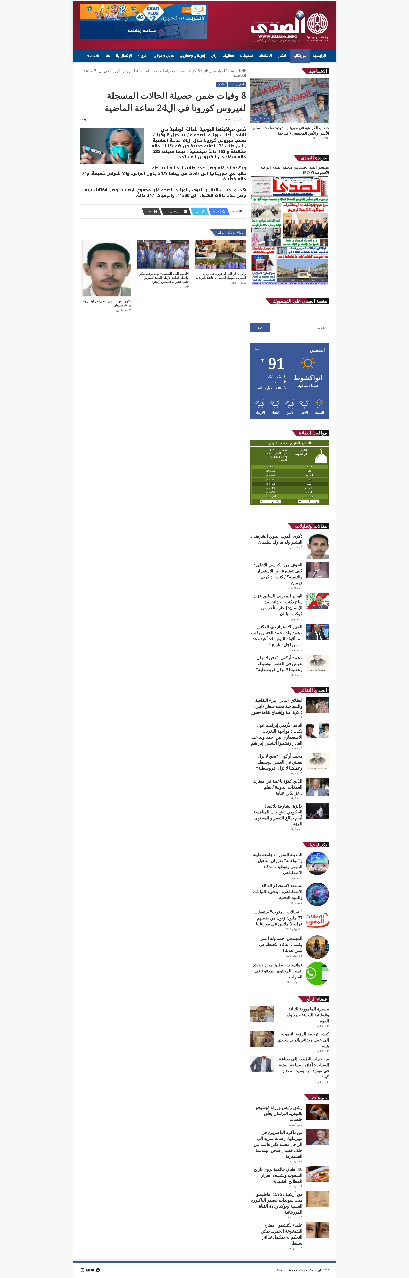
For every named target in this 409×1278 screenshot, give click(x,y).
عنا (108, 56)
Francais (93, 56)
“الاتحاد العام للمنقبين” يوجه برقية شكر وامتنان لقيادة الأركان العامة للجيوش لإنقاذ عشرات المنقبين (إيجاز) (164, 278)
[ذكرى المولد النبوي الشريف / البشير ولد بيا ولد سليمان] (105, 268)
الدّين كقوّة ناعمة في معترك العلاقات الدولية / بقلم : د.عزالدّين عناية (277, 787)
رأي (213, 56)
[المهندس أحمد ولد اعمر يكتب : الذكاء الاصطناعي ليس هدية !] (317, 947)
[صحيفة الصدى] (289, 26)
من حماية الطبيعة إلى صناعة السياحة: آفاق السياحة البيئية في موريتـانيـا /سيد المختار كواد (304, 1068)
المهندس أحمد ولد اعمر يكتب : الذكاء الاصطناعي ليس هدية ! (280, 944)
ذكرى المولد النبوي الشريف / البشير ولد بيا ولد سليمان (276, 539)
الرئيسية (319, 56)
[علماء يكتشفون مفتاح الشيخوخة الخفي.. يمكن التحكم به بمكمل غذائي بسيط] (317, 1230)
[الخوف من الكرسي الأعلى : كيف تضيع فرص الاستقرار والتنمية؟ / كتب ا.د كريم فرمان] (317, 570)
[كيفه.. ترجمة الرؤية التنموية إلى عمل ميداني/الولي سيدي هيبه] (262, 1039)
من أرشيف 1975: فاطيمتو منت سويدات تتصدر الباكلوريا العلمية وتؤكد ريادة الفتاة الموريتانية (276, 1203)
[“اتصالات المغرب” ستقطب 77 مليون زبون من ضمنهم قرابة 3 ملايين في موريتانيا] (317, 920)
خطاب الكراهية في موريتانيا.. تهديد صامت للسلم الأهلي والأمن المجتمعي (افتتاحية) (291, 130)
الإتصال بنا (124, 56)
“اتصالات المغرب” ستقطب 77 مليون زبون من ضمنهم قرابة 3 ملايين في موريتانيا (278, 918)
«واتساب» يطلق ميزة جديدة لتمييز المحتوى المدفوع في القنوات (277, 971)
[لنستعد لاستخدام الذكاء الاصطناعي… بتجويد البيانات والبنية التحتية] (317, 894)
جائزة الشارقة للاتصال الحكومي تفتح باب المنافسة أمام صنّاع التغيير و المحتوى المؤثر (277, 815)
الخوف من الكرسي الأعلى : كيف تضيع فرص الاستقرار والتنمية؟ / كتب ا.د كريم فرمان (278, 574)
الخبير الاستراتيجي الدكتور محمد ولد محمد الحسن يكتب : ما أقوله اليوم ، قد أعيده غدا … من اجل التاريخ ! (276, 635)
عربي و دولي (164, 56)
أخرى (144, 56)
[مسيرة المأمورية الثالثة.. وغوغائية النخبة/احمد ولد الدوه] (262, 1014)
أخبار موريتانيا (213, 71)
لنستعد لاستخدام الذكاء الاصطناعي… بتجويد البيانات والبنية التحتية (277, 891)
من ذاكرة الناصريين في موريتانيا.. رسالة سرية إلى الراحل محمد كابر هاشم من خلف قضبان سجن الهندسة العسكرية (278, 1144)
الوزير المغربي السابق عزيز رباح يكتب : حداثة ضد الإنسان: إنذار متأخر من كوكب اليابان (277, 605)
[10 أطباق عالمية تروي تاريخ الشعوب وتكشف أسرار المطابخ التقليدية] (317, 1174)
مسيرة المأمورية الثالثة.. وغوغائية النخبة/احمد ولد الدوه (307, 1015)
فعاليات (228, 56)
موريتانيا (300, 56)
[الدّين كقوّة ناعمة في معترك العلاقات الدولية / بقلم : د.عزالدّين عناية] (317, 787)
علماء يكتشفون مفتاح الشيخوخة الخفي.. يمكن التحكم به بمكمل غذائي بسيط (281, 1234)
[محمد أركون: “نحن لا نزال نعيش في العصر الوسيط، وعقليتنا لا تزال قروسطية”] (317, 663)
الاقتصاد (265, 56)
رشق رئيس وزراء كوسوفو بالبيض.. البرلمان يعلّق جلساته (279, 1113)
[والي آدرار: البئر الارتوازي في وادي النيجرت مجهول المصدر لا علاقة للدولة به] (220, 254)
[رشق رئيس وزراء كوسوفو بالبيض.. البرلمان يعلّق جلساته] (317, 1112)
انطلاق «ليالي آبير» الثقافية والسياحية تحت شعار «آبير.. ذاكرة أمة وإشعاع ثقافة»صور (276, 706)
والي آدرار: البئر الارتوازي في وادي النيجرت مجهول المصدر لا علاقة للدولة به (220, 276)
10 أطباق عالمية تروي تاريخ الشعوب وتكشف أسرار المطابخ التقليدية (278, 1175)
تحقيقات (246, 56)
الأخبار (282, 56)
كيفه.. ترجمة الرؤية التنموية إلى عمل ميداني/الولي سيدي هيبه (303, 1040)
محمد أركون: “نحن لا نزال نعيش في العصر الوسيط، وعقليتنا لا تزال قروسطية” (279, 663)
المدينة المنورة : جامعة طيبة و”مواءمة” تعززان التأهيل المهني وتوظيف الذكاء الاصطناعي (277, 863)
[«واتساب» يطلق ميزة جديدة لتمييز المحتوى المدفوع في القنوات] (317, 973)
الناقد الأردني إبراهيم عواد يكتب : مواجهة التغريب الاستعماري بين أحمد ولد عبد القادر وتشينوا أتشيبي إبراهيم (276, 734)
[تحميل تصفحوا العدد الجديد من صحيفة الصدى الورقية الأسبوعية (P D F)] (289, 285)
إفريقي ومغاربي (192, 56)
